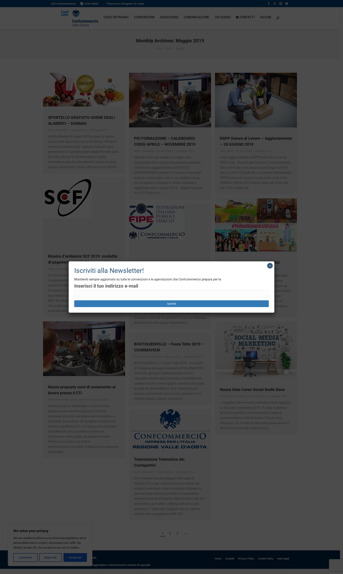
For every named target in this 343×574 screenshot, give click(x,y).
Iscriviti (171, 303)
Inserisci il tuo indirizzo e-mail (106, 286)
